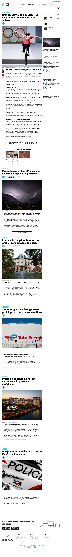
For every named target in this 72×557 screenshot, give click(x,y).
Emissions (13, 7)
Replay (38, 4)
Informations (32, 539)
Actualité (19, 7)
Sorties (36, 7)
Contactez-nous (35, 546)
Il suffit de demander (34, 537)
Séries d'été (25, 7)
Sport (45, 539)
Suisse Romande (46, 537)
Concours (31, 7)
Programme (31, 4)
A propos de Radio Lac (20, 539)
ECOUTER (24, 4)
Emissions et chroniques (20, 537)
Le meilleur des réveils (34, 536)
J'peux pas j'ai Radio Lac (34, 538)
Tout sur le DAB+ (43, 7)
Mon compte (56, 1)
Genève (45, 536)
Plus (49, 7)
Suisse (45, 538)
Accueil (17, 536)
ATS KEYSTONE (9, 177)
